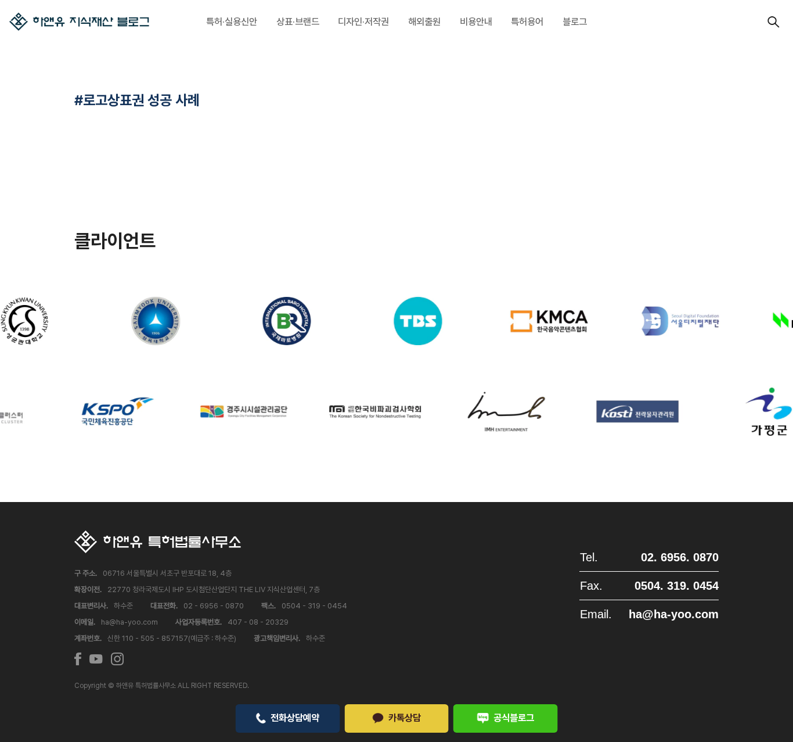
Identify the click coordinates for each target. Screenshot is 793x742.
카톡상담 (404, 717)
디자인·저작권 (363, 21)
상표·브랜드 (297, 21)
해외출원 (424, 21)
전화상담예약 (295, 717)
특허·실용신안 (231, 21)
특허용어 (527, 21)
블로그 (575, 21)
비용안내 (476, 21)
